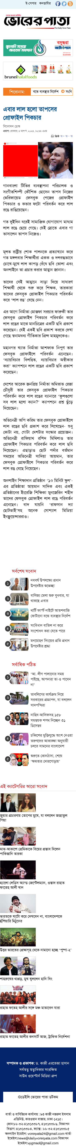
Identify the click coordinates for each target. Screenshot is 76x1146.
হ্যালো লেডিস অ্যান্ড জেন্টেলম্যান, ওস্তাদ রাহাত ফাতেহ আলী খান (32, 885)
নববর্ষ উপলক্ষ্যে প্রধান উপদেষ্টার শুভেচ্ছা (46, 583)
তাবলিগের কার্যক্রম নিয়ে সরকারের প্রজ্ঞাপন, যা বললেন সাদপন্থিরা (51, 700)
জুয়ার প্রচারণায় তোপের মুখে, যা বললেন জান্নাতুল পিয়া (33, 818)
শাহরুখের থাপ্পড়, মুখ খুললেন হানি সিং (26, 978)
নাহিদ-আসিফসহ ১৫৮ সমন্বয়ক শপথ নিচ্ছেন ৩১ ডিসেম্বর (48, 720)
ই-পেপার (31, 3)
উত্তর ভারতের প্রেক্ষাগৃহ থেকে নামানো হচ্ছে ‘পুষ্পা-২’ (36, 950)
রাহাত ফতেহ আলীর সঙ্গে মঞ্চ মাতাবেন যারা (30, 1007)
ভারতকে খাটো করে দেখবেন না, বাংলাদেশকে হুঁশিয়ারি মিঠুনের (31, 919)
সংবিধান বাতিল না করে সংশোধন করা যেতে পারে (48, 628)
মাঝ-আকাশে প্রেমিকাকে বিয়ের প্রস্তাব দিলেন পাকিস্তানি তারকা (30, 851)
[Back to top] (6, 1137)
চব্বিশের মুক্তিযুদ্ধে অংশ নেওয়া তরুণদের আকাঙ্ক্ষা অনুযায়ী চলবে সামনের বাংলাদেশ (52, 741)
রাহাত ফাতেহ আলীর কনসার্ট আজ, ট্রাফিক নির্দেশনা (35, 1036)
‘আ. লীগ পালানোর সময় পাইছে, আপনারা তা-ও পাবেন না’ (51, 679)
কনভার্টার (45, 3)
